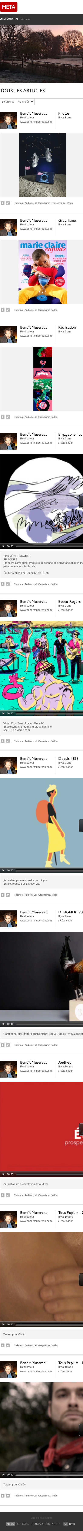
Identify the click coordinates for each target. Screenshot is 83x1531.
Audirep (64, 1062)
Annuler (26, 19)
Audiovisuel (9, 19)
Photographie (59, 203)
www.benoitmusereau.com (36, 121)
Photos (63, 113)
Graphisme (44, 203)
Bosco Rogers (69, 601)
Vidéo (70, 203)
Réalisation (67, 327)
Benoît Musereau (33, 113)
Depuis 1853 (68, 758)
